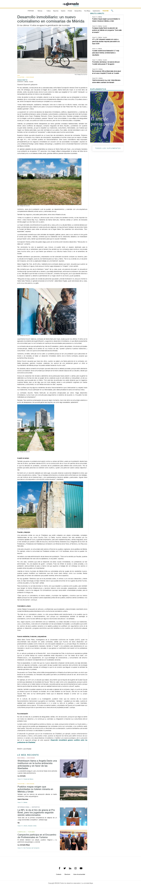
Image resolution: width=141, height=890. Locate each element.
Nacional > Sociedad (26, 758)
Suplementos (96, 11)
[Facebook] (59, 868)
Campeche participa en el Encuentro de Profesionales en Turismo (37, 836)
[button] (92, 92)
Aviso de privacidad (79, 874)
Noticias (40, 11)
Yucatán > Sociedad (25, 77)
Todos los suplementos (108, 100)
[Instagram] (75, 868)
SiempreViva (78, 11)
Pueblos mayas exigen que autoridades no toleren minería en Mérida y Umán (35, 789)
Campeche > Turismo (26, 832)
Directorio (67, 874)
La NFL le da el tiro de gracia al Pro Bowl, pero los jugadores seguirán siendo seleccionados (36, 812)
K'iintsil (70, 11)
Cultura (49, 11)
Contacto (58, 874)
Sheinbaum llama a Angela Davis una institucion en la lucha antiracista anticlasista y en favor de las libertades (37, 765)
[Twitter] (64, 868)
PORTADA (31, 11)
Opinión (63, 11)
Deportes (55, 11)
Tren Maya (87, 11)
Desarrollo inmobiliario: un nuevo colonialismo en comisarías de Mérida (50, 19)
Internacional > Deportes (29, 807)
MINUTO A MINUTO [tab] (97, 13)
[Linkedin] (70, 868)
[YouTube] (81, 868)
